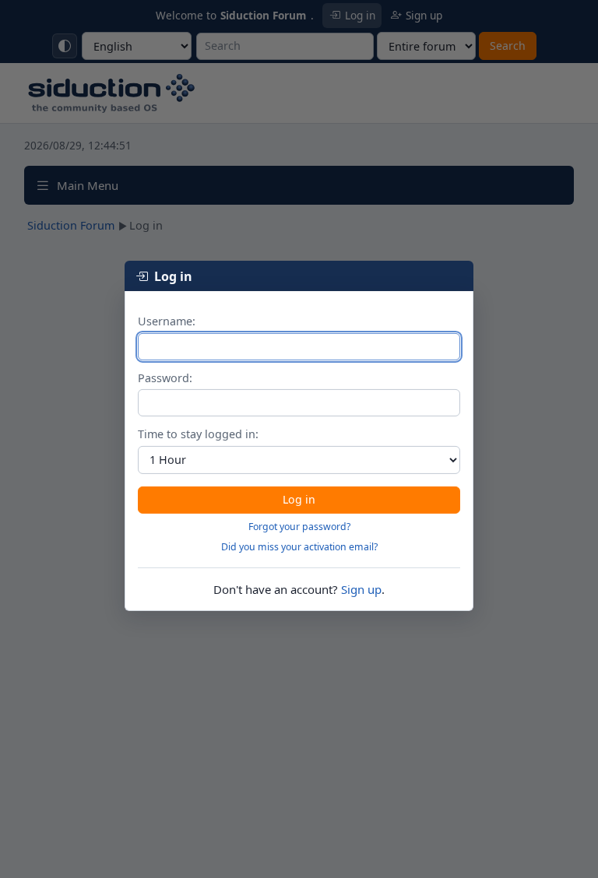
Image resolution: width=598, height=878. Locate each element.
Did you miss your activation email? (299, 546)
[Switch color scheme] (64, 45)
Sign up (361, 589)
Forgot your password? (299, 526)
